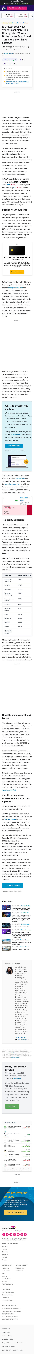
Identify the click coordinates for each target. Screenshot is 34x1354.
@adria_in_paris (23, 1039)
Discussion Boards (7, 1295)
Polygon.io (22, 1239)
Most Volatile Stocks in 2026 (20, 927)
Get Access (6, 1137)
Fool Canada (19, 1270)
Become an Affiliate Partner (10, 1319)
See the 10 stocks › (12, 885)
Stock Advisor (6, 1270)
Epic (3, 1273)
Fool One (4, 1281)
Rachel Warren (24, 940)
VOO (14, 188)
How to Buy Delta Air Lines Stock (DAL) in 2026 (21, 943)
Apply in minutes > (17, 272)
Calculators (5, 1297)
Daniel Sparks (25, 912)
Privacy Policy (6, 1332)
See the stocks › (14, 446)
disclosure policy (15, 1057)
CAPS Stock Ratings (8, 1292)
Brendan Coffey (25, 906)
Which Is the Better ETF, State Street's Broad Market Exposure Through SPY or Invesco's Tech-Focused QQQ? (21, 935)
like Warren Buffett (9, 790)
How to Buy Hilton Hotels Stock (21, 949)
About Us (4, 1246)
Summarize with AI (11, 64)
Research (5, 1252)
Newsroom (5, 1254)
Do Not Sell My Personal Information (12, 1350)
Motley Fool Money (7, 1284)
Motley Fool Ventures (8, 1313)
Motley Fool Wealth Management (11, 1311)
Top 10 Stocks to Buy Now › (17, 8)
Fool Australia (20, 1268)
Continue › (12, 1106)
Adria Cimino (8, 53)
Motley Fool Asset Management (11, 1308)
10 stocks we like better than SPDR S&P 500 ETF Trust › (17, 82)
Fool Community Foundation (10, 1316)
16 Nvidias (17, 1079)
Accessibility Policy (7, 1339)
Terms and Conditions (8, 1346)
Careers (4, 1249)
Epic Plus (4, 1276)
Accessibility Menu (17, 1)
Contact (4, 1257)
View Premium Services (15, 1212)
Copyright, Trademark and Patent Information (15, 1343)
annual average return (12, 484)
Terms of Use (6, 1328)
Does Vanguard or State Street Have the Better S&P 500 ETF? (21, 909)
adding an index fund (15, 288)
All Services (5, 1268)
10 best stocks (16, 435)
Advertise (5, 1260)
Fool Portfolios (6, 1278)
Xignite (16, 1239)
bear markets (20, 478)
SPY (8, 185)
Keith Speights (25, 924)
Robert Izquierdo (26, 930)
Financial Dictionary (7, 1300)
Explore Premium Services (20, 23)
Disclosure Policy (7, 1336)
